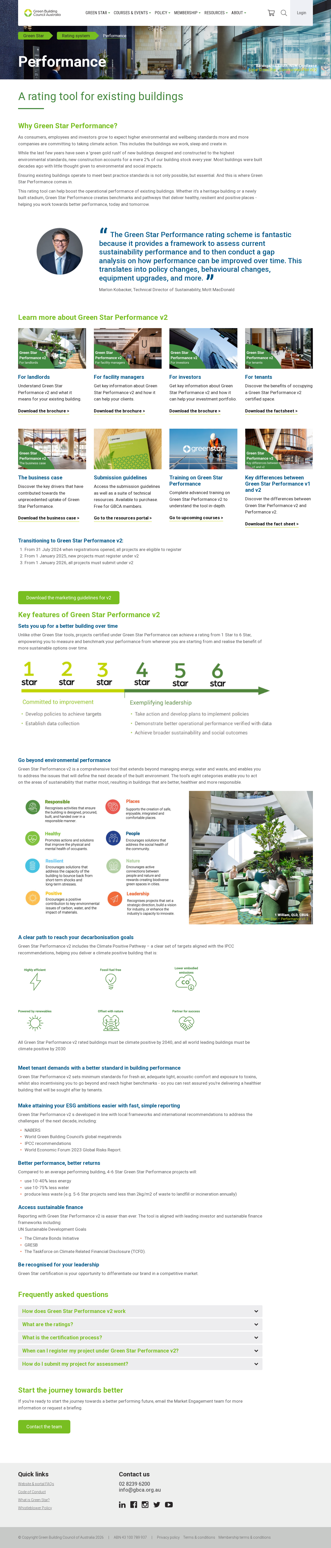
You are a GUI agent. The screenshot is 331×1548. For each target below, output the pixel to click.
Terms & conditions (199, 1537)
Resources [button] (214, 12)
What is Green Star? (34, 1500)
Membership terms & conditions (245, 1537)
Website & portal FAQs (36, 1484)
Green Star (33, 35)
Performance (114, 35)
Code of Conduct (32, 1492)
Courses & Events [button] (131, 12)
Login (301, 12)
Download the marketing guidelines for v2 (68, 597)
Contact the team (44, 1426)
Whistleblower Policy (35, 1508)
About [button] (237, 12)
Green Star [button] (96, 12)
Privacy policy (168, 1537)
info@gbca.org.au (140, 1490)
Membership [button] (186, 12)
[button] (140, 1311)
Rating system (76, 35)
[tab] (140, 1311)
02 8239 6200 (134, 1484)
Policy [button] (161, 12)
